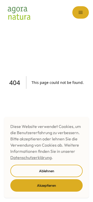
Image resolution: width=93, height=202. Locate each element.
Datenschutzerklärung (31, 157)
